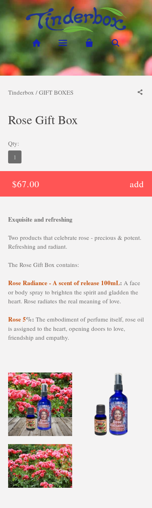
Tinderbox (21, 92)
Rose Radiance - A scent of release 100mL (64, 282)
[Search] (115, 43)
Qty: (13, 143)
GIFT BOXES (56, 92)
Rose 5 (17, 319)
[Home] (36, 43)
